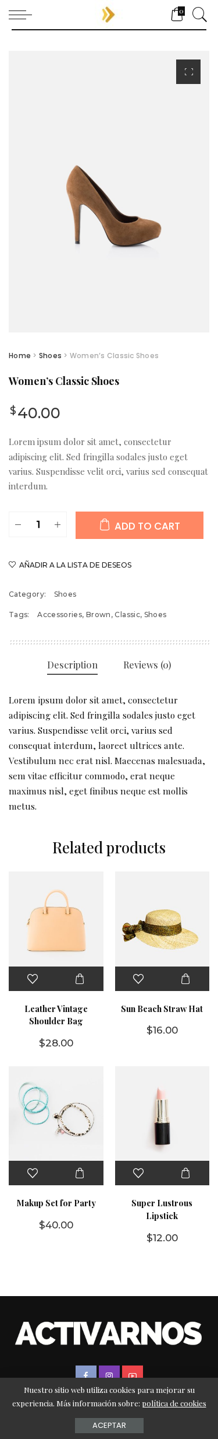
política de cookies (174, 1403)
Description (72, 665)
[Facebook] (86, 1376)
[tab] (72, 665)
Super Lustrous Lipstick (161, 1209)
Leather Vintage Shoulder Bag (56, 1015)
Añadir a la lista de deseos (75, 565)
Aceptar (109, 1425)
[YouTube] (132, 1376)
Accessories (59, 614)
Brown (98, 614)
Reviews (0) (147, 665)
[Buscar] (197, 14)
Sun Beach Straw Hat (162, 1008)
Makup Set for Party (56, 1203)
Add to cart (147, 526)
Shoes (50, 355)
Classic (127, 614)
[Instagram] (109, 1376)
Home (20, 355)
